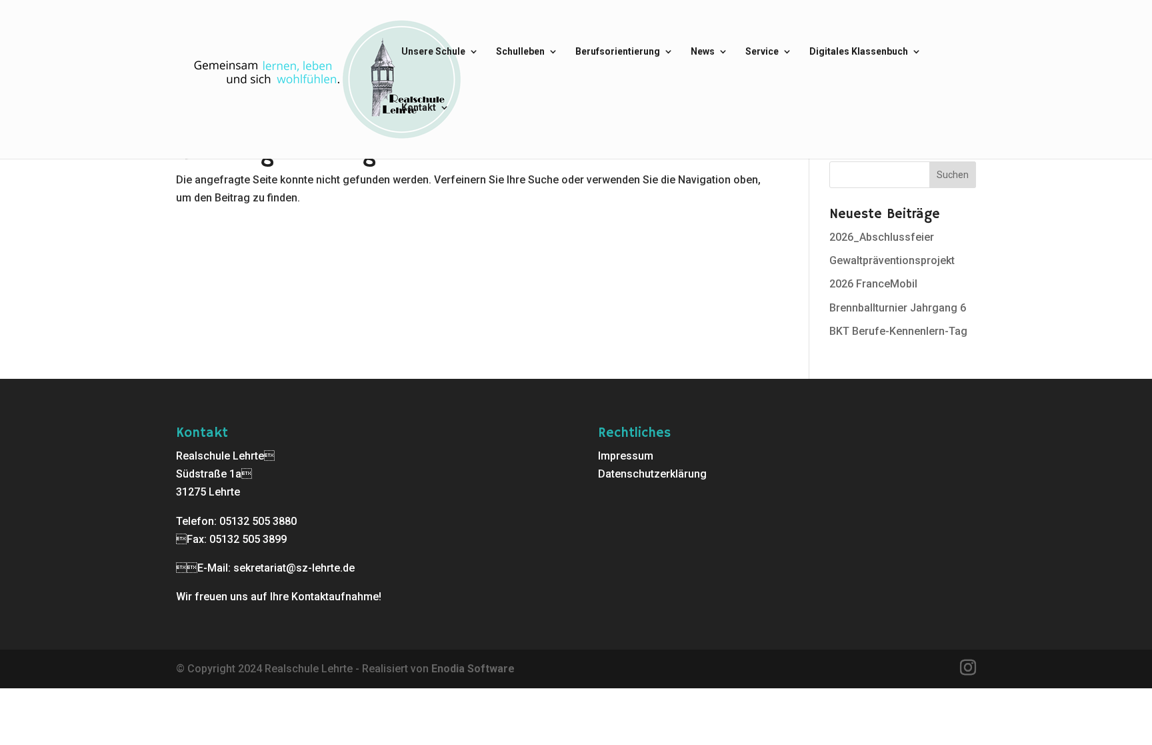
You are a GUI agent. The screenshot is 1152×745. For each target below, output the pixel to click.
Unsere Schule (433, 52)
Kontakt (418, 108)
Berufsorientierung (617, 52)
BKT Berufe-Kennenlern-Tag (898, 331)
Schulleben (520, 52)
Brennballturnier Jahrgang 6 (897, 307)
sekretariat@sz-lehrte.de (294, 568)
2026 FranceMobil (873, 283)
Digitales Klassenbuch (858, 52)
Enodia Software (473, 668)
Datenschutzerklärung (652, 474)
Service (762, 52)
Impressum (625, 456)
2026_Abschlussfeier (881, 237)
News (703, 52)
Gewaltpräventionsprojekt (892, 260)
